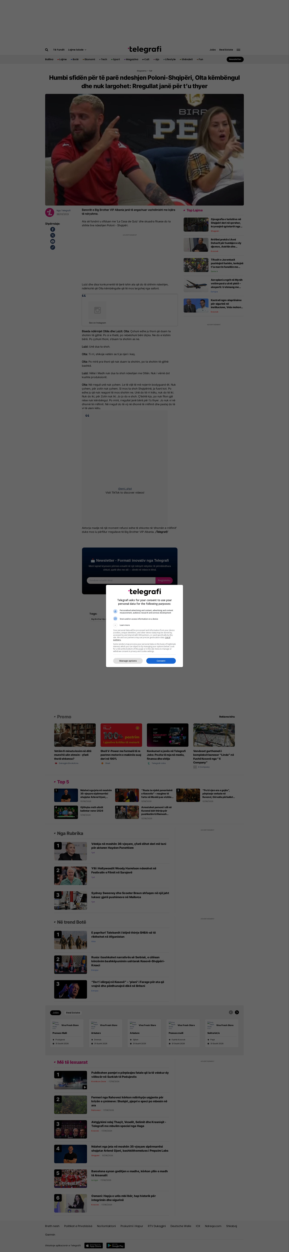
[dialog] (144, 626)
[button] (144, 625)
